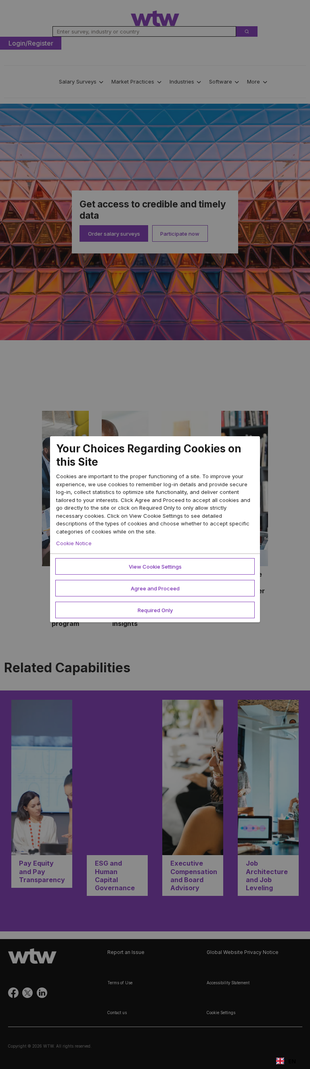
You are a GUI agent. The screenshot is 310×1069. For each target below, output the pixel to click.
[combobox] (286, 1061)
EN (292, 1061)
